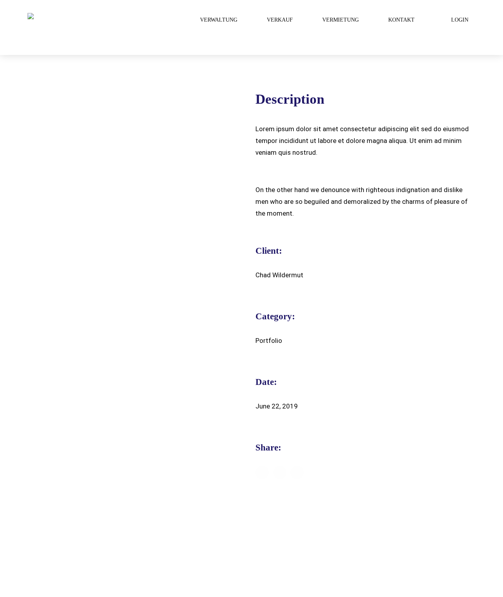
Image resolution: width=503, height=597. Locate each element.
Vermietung (340, 20)
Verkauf (280, 20)
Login (459, 20)
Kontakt (401, 20)
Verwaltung (218, 20)
